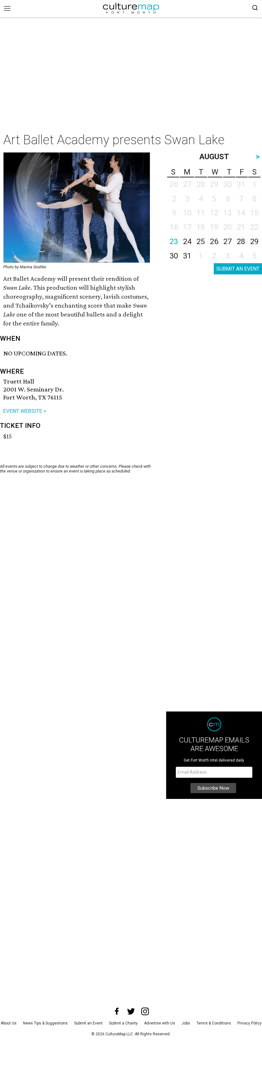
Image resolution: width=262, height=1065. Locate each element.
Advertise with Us (159, 1023)
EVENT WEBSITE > (24, 411)
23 (174, 241)
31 (187, 255)
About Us (9, 1023)
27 (227, 241)
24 (187, 241)
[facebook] (117, 1011)
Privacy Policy (249, 1023)
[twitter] (131, 1011)
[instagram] (145, 1011)
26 (214, 241)
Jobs (185, 1023)
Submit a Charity (123, 1023)
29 (254, 241)
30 (174, 255)
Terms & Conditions (213, 1023)
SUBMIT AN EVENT (237, 269)
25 (200, 241)
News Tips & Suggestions (45, 1023)
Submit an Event (88, 1023)
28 (241, 241)
